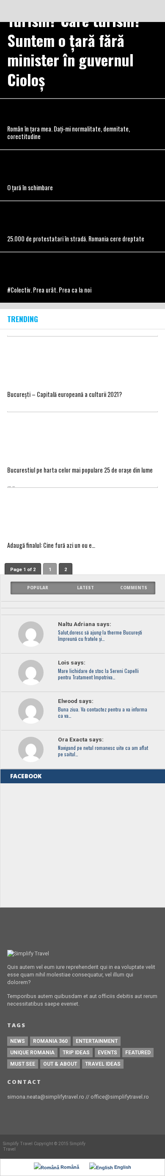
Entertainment (97, 1041)
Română (69, 1167)
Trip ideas (76, 1053)
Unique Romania (32, 1053)
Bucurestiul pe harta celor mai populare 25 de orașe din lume (80, 470)
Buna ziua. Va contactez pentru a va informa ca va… (102, 712)
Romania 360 (50, 1041)
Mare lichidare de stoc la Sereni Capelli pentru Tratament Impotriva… (98, 674)
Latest (85, 588)
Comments (133, 588)
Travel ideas (103, 1064)
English (122, 1167)
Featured (138, 1053)
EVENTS (107, 1053)
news (17, 1041)
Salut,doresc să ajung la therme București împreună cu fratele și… (100, 635)
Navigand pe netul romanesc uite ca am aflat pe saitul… (103, 751)
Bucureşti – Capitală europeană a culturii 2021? (64, 395)
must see (22, 1064)
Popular (37, 588)
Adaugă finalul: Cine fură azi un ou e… (51, 546)
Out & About (60, 1064)
